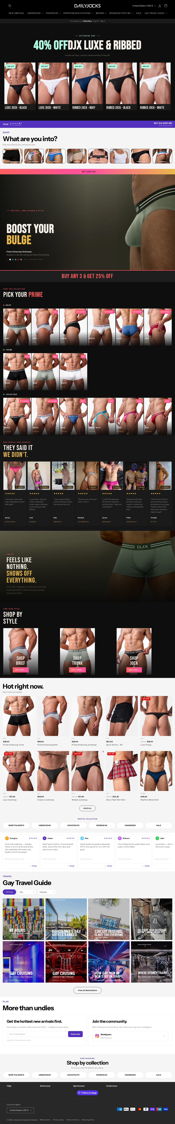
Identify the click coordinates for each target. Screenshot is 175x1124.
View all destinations (87, 990)
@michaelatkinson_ (83, 521)
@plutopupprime (131, 521)
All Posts (9, 892)
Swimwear (101, 825)
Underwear (45, 825)
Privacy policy (58, 1120)
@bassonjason (106, 521)
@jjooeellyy (32, 521)
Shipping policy (88, 1120)
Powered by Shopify (29, 1120)
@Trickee (153, 521)
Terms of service (73, 1120)
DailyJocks (17, 1120)
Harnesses (130, 825)
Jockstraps (73, 825)
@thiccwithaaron (10, 521)
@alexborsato (57, 521)
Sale (158, 825)
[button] (10, 6)
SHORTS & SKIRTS (16, 825)
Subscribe (75, 1034)
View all (87, 808)
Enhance (21, 487)
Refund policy (45, 1120)
